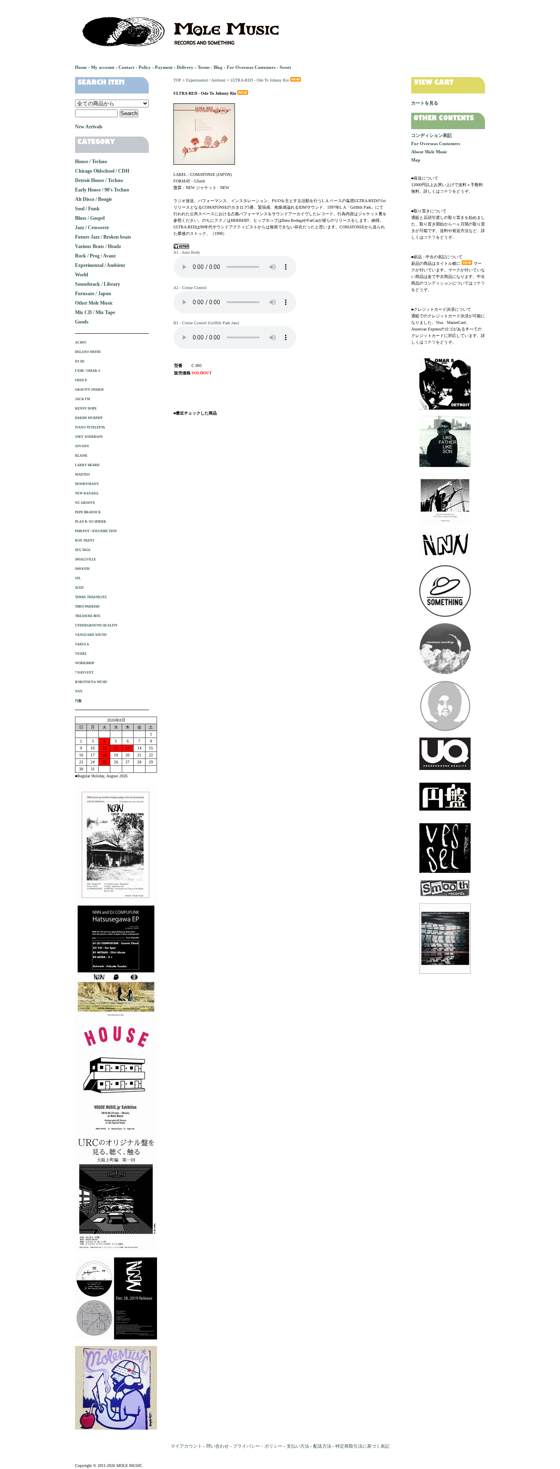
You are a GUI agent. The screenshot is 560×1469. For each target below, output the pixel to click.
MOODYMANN (87, 484)
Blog (218, 67)
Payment (164, 67)
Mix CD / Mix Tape (95, 312)
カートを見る (424, 102)
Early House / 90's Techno (102, 190)
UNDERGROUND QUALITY (96, 625)
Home (81, 67)
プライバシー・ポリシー (257, 1446)
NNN (78, 691)
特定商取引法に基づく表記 (362, 1446)
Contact (126, 67)
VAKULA (82, 644)
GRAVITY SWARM (89, 390)
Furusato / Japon (93, 293)
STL (78, 578)
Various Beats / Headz (98, 246)
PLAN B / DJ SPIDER (90, 522)
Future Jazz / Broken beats (103, 237)
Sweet (285, 67)
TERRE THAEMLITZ (91, 597)
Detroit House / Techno (99, 180)
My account (102, 67)
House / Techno (91, 161)
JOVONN (82, 446)
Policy (145, 67)
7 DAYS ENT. (84, 672)
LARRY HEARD (87, 465)
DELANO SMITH (87, 352)
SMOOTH (82, 569)
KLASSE (81, 456)
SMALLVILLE (85, 559)
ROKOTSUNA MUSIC (91, 682)
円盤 (78, 701)
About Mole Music (429, 151)
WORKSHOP (84, 663)
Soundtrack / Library (97, 284)
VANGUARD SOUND (91, 635)
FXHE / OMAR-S (87, 371)
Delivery (185, 67)
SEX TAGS (82, 550)
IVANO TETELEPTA (90, 427)
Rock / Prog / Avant (95, 256)
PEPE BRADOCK (88, 512)
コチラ (446, 191)
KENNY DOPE (86, 408)
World (81, 275)
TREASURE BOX (87, 616)
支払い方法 (298, 1446)
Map (415, 159)
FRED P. (81, 380)
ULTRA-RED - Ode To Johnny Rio (259, 80)
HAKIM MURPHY (89, 418)
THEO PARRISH (87, 606)
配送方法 (322, 1446)
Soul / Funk (87, 209)
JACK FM (82, 399)
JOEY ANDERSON (89, 437)
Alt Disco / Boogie (93, 199)
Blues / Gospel (90, 218)
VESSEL (81, 654)
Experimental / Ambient (205, 80)
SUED (79, 588)
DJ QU (80, 361)
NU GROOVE (85, 503)
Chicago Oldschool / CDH (102, 171)
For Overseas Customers (251, 67)
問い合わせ (217, 1446)
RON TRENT (84, 540)
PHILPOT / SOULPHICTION (96, 531)
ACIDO (80, 342)
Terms (203, 67)
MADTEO (82, 474)
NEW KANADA (86, 493)
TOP (177, 80)
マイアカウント (186, 1446)
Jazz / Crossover (92, 227)
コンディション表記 (431, 135)
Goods (82, 322)
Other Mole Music (94, 303)
